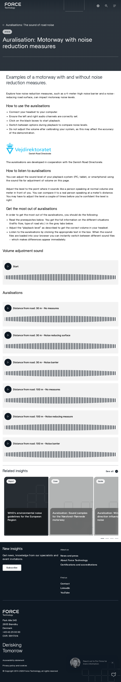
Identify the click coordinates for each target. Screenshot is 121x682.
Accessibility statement (13, 660)
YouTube (65, 593)
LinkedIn (65, 588)
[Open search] (106, 6)
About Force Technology (74, 560)
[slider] (60, 277)
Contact (65, 584)
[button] (92, 662)
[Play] (8, 266)
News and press (69, 556)
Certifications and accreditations (78, 565)
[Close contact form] (112, 662)
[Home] (12, 6)
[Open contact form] (113, 674)
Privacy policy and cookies (15, 666)
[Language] (98, 6)
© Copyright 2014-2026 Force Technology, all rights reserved (30, 671)
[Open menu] (114, 6)
